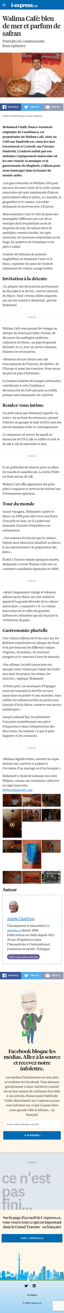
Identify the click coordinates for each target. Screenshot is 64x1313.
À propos (32, 1295)
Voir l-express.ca (32, 1238)
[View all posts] (23, 956)
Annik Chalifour (21, 918)
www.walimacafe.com (17, 790)
